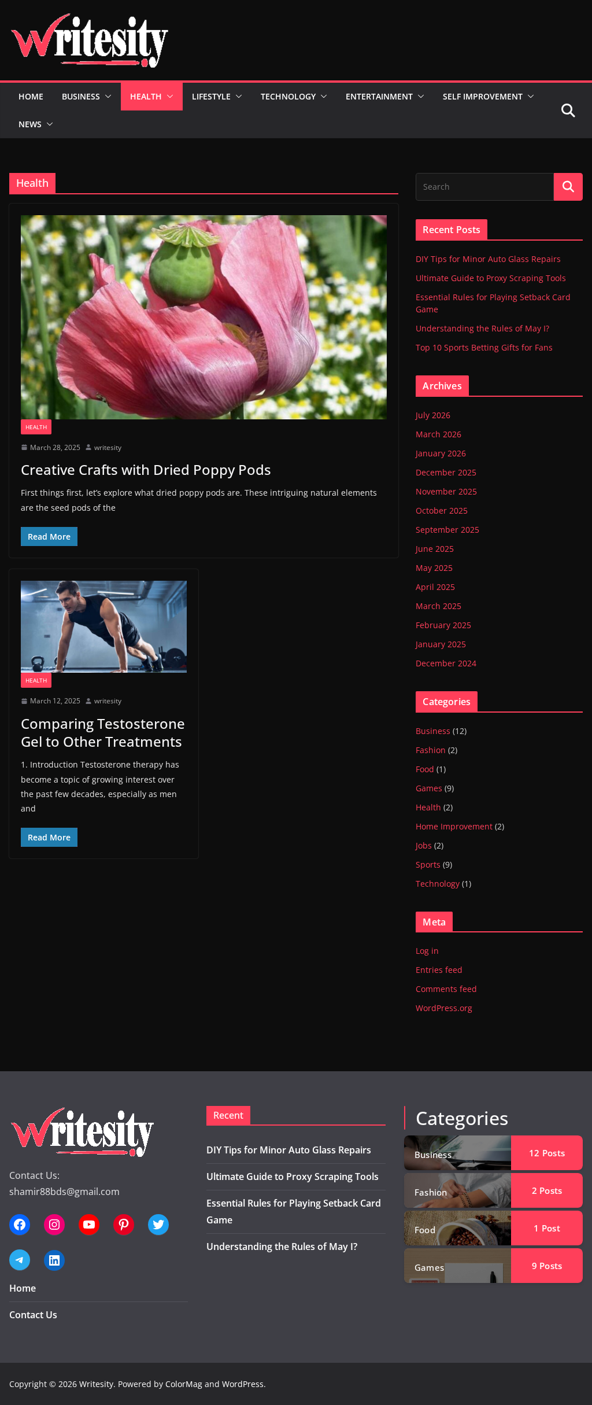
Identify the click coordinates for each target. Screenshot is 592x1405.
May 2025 (434, 567)
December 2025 (446, 472)
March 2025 (438, 605)
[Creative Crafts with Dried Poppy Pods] (204, 317)
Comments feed (446, 988)
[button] (106, 96)
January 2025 (441, 644)
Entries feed (439, 969)
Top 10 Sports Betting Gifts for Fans (484, 347)
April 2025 (435, 586)
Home (30, 96)
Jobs (424, 845)
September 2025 (447, 529)
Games (429, 788)
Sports (428, 864)
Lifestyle (211, 96)
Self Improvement (483, 96)
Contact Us (33, 1314)
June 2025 (435, 548)
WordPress (243, 1383)
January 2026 (441, 453)
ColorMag (183, 1383)
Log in (427, 950)
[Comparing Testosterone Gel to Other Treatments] (104, 627)
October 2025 (442, 510)
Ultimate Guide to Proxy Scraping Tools (491, 277)
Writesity (96, 1383)
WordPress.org (444, 1007)
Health (146, 96)
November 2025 (446, 491)
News (30, 124)
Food (425, 769)
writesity (107, 447)
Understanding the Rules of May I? (482, 328)
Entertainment (379, 96)
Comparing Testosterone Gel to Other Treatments (103, 732)
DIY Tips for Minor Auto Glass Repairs (488, 258)
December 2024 (446, 663)
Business (81, 96)
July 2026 (433, 415)
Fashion (431, 749)
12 (547, 1153)
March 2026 (438, 434)
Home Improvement (454, 826)
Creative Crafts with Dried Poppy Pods (146, 469)
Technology (288, 96)
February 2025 (443, 624)
